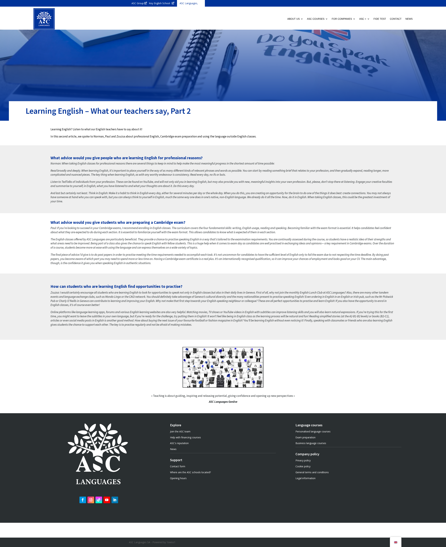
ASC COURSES (315, 18)
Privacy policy (303, 460)
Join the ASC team (180, 431)
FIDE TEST (380, 18)
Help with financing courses (185, 437)
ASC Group (138, 3)
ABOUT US (293, 18)
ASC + (362, 18)
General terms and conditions (312, 472)
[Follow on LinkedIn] (115, 500)
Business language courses (310, 443)
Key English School (159, 3)
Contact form (177, 466)
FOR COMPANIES (342, 18)
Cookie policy (302, 466)
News (173, 449)
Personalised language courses (312, 431)
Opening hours (178, 478)
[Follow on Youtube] (106, 500)
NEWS (409, 18)
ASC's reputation (179, 443)
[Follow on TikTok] (98, 500)
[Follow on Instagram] (90, 500)
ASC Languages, (189, 3)
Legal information (305, 478)
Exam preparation (305, 437)
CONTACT (396, 18)
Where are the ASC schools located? (190, 472)
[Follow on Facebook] (82, 500)
